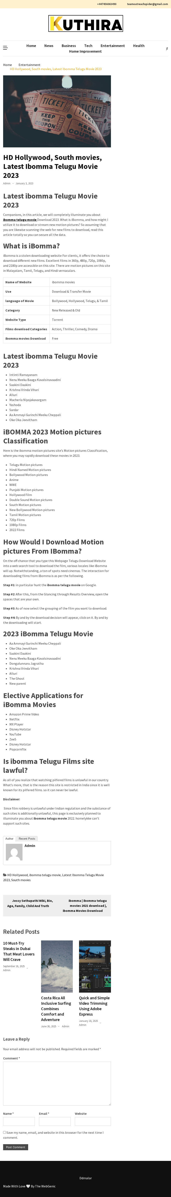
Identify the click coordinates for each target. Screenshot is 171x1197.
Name (8, 1113)
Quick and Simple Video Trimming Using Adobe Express (94, 1006)
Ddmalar (85, 1178)
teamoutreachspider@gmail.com (147, 4)
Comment (11, 1058)
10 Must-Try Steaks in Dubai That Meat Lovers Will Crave (19, 951)
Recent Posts (27, 838)
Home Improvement (85, 51)
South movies (21, 880)
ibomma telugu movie (45, 875)
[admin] (14, 859)
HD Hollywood (17, 875)
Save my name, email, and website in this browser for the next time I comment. (53, 1135)
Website (81, 1113)
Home (31, 45)
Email (44, 1113)
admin (6, 183)
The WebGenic (45, 1186)
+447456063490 (106, 4)
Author (9, 838)
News (48, 45)
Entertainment (113, 45)
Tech (88, 45)
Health (139, 45)
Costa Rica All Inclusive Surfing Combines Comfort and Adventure (56, 1008)
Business (69, 45)
